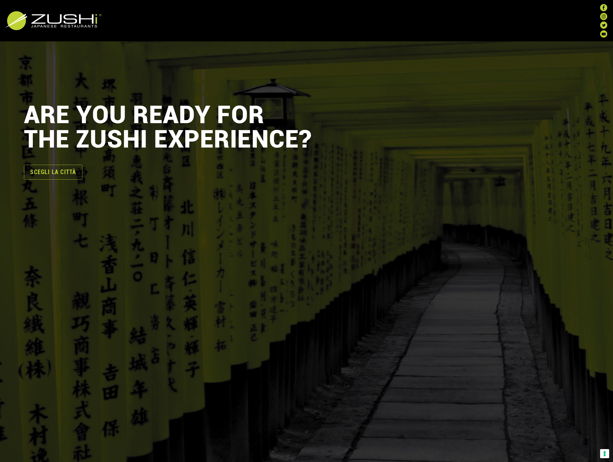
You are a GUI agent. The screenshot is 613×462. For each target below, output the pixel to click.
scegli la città (53, 172)
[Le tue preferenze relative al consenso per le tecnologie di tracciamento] (604, 453)
